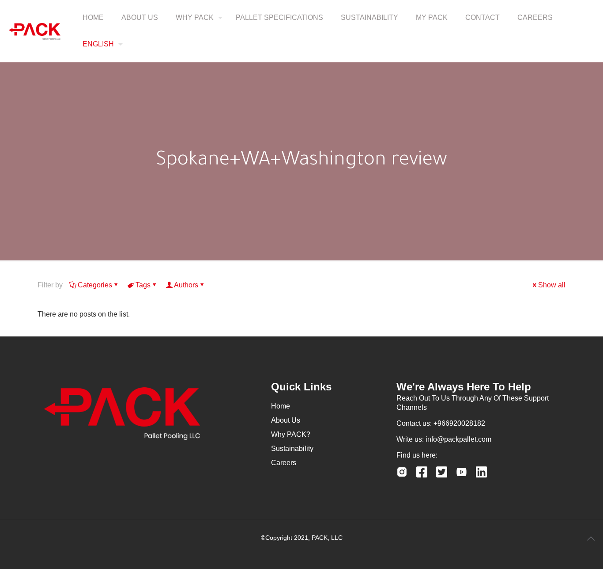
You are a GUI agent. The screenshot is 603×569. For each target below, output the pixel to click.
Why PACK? (290, 434)
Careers (283, 462)
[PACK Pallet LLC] (34, 31)
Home (280, 406)
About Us (285, 420)
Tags (143, 285)
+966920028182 (459, 423)
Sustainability (292, 448)
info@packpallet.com (458, 439)
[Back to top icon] (590, 538)
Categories (95, 285)
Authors (186, 285)
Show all (551, 285)
